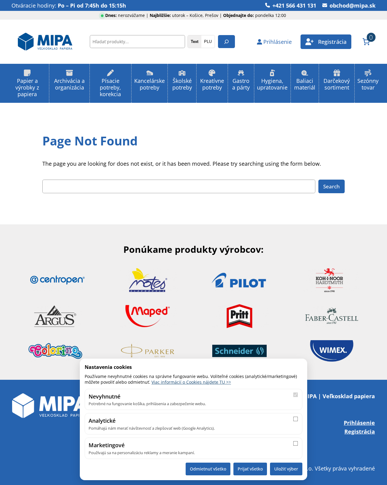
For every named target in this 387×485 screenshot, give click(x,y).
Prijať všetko (250, 469)
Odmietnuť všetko (208, 469)
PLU (208, 41)
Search (331, 186)
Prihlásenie (359, 422)
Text (194, 41)
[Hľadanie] (226, 41)
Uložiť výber (286, 469)
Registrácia (359, 431)
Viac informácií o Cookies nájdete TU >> (191, 382)
